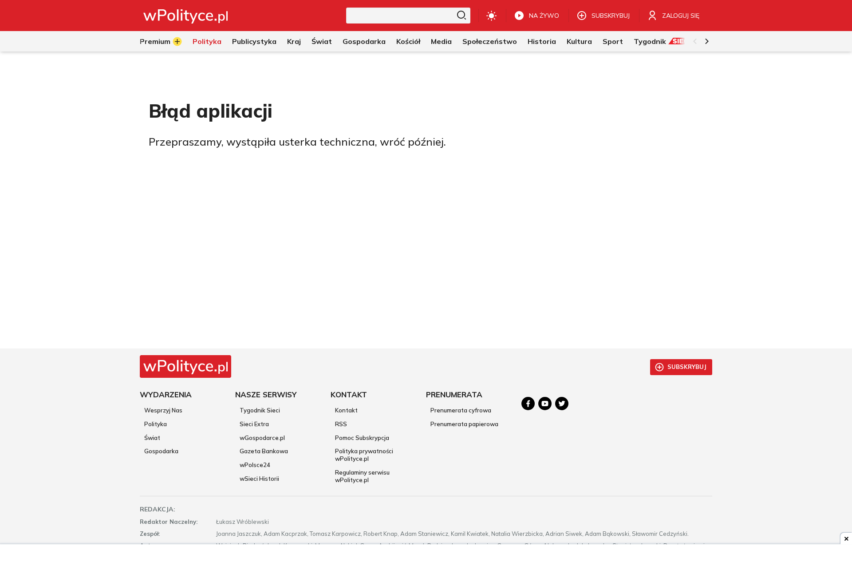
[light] (491, 15)
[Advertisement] (426, 566)
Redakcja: (157, 509)
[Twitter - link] (561, 403)
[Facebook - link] (528, 403)
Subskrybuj (686, 366)
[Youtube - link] (545, 403)
